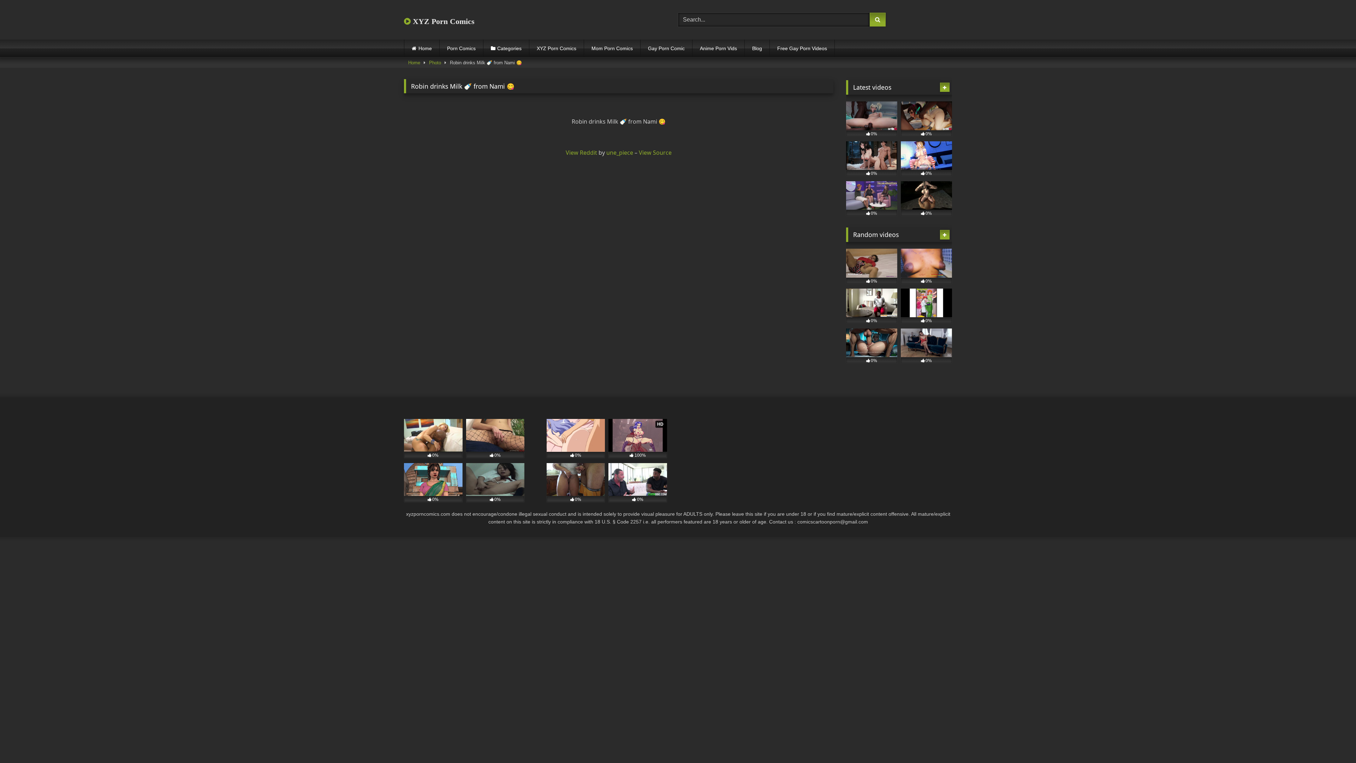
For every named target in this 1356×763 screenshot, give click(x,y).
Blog (757, 48)
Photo (435, 62)
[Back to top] (1334, 742)
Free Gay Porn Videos (802, 48)
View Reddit (581, 152)
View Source (655, 152)
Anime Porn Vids (718, 48)
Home (425, 48)
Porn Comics (461, 48)
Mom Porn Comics (612, 48)
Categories (509, 48)
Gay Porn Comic (666, 48)
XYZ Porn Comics (443, 21)
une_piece (619, 152)
